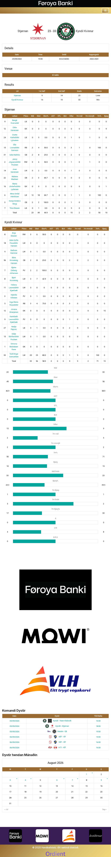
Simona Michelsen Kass (14, 346)
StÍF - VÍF (62, 737)
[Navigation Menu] (105, 10)
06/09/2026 (14, 737)
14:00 (98, 737)
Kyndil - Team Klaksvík (62, 721)
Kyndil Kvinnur (17, 100)
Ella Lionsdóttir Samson (14, 147)
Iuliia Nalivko (15, 155)
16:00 (98, 721)
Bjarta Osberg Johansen (14, 270)
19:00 (98, 731)
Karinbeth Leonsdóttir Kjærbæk (14, 319)
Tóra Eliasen (15, 208)
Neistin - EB (62, 731)
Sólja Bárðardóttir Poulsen (14, 337)
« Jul (6, 809)
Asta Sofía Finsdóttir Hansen (13, 243)
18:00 (98, 726)
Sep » (104, 809)
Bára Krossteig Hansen (14, 260)
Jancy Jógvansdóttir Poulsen (15, 162)
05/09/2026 (14, 721)
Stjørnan (17, 95)
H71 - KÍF (62, 747)
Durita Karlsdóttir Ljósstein (14, 137)
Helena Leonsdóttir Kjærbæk (14, 288)
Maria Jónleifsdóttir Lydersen (14, 186)
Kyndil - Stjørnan (62, 726)
